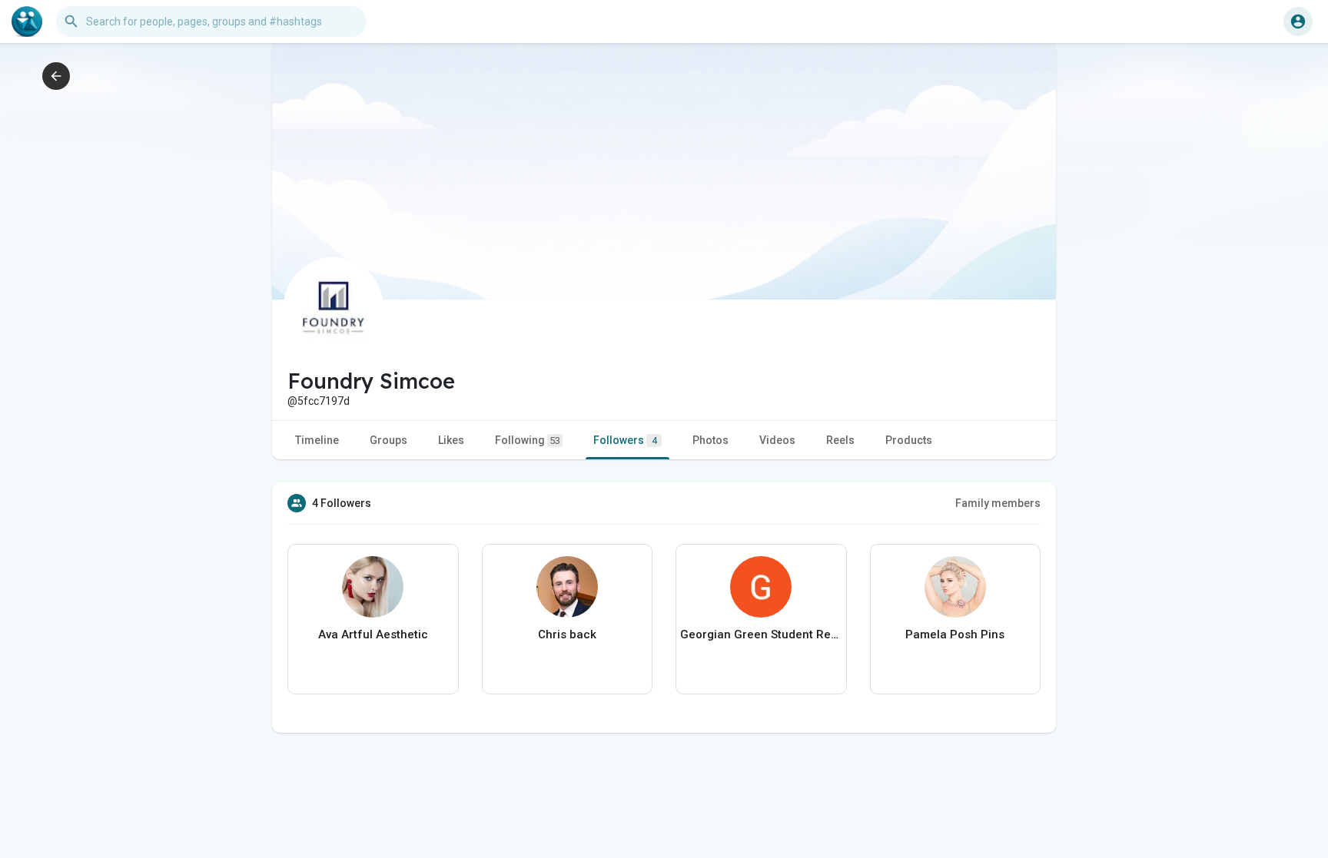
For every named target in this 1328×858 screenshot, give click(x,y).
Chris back (567, 634)
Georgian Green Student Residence (761, 634)
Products (908, 440)
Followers (625, 440)
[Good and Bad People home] (27, 21)
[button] (1298, 21)
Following (527, 440)
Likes (451, 440)
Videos (777, 440)
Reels (840, 440)
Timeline (317, 440)
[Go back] (56, 76)
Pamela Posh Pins (954, 634)
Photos (710, 440)
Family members (998, 503)
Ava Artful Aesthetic (373, 634)
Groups (388, 440)
